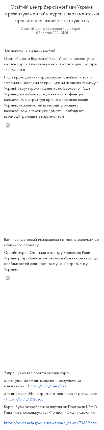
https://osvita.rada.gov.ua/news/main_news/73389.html (51, 423)
